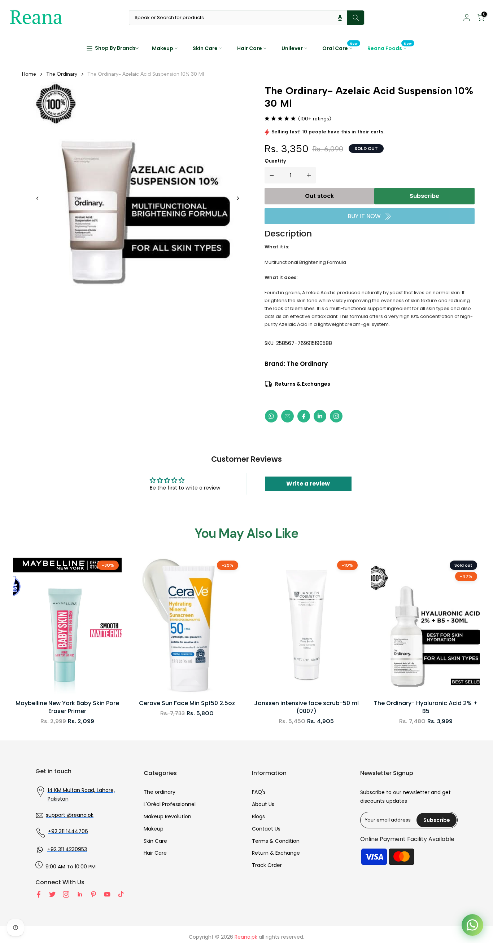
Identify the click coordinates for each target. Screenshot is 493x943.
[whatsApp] (271, 416)
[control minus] (270, 175)
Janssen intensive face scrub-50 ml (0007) (306, 707)
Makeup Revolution (167, 816)
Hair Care (249, 48)
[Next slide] (238, 198)
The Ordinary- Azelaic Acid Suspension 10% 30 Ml (145, 74)
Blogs (258, 816)
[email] (287, 416)
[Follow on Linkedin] (80, 894)
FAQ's (259, 792)
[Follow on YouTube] (107, 894)
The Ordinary (61, 74)
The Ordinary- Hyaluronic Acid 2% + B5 (425, 707)
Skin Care (205, 48)
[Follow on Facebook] (38, 894)
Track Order (267, 865)
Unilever (292, 48)
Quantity (275, 161)
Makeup (162, 48)
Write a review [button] (308, 483)
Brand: (296, 363)
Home (29, 74)
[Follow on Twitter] (52, 894)
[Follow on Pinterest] (93, 894)
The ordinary (159, 792)
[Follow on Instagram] (66, 894)
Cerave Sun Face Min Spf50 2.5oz (187, 703)
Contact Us (266, 828)
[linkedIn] (320, 416)
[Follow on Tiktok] (121, 894)
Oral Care (340, 48)
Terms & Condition (276, 841)
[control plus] (310, 175)
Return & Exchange (276, 852)
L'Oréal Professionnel (170, 804)
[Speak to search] (340, 17)
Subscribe (424, 196)
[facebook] (303, 416)
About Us (263, 804)
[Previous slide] (37, 198)
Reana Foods (389, 48)
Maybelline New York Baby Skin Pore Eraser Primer (67, 707)
